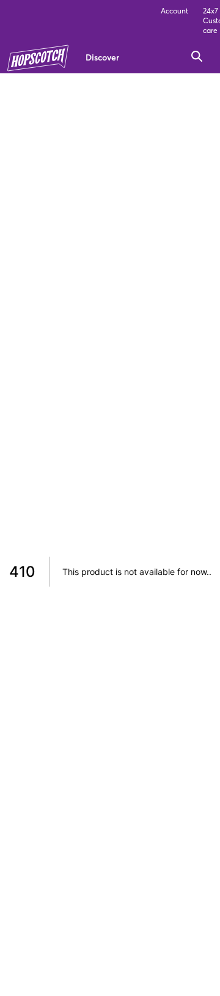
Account (174, 10)
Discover (102, 57)
